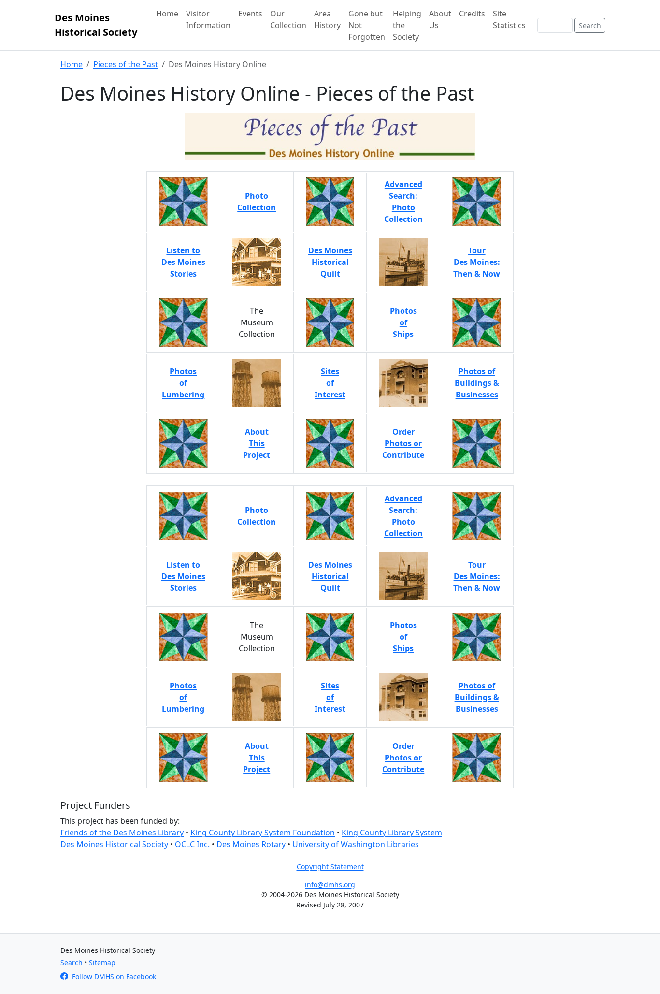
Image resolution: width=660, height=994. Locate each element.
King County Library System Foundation (262, 832)
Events (250, 13)
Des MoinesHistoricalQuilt (330, 262)
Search (590, 25)
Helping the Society (407, 25)
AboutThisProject (256, 443)
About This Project (256, 758)
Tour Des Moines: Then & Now (476, 576)
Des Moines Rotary (251, 844)
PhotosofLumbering (183, 383)
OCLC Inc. (192, 844)
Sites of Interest (330, 697)
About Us (440, 19)
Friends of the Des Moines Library (122, 832)
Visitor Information (208, 19)
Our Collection (288, 19)
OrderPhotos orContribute (403, 443)
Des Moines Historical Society (96, 25)
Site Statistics (509, 19)
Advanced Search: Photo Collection (403, 516)
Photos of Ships (403, 637)
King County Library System (392, 832)
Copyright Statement (330, 866)
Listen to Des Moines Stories (183, 576)
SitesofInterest (330, 383)
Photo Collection (256, 516)
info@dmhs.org (330, 884)
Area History (327, 19)
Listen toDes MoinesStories (183, 262)
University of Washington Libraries (355, 844)
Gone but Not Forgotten (366, 25)
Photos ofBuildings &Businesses (477, 383)
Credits (472, 13)
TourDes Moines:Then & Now (476, 262)
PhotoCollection (256, 201)
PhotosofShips (403, 322)
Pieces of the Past (125, 64)
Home (167, 13)
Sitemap (102, 962)
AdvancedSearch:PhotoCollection (403, 201)
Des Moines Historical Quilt (330, 576)
